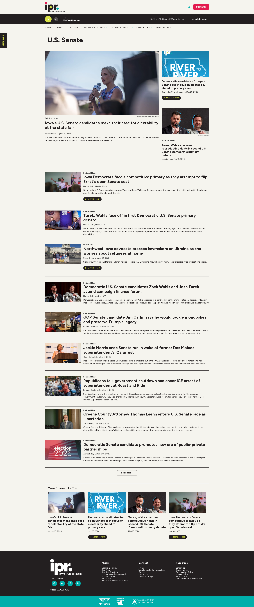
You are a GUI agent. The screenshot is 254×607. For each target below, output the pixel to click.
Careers (142, 572)
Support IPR (143, 27)
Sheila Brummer (90, 258)
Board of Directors (110, 572)
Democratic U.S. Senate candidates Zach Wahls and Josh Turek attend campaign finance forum (141, 289)
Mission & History (109, 568)
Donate (202, 7)
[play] (48, 19)
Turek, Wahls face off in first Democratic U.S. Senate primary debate (139, 217)
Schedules (180, 568)
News (48, 27)
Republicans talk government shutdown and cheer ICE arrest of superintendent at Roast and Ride (141, 383)
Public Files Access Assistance (115, 580)
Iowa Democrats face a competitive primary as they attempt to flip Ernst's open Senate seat (145, 179)
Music (60, 27)
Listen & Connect (120, 27)
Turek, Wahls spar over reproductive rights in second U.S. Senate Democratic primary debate (184, 150)
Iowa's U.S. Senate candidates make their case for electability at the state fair (101, 125)
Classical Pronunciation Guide (189, 578)
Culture (73, 27)
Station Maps (182, 570)
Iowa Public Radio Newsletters (152, 570)
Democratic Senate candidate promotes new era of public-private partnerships (144, 447)
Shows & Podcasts (94, 27)
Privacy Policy (182, 574)
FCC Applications (109, 576)
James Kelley (88, 423)
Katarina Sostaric (90, 326)
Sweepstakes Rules (184, 572)
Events (141, 568)
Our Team (106, 570)
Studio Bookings (146, 576)
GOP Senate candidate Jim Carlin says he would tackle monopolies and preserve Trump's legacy (145, 319)
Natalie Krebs (50, 133)
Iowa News (88, 245)
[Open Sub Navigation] (53, 27)
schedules (3, 40)
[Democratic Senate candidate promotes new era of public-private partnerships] (63, 449)
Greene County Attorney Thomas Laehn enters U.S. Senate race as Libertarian (144, 416)
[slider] (60, 19)
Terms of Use (181, 576)
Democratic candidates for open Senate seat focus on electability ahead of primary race (183, 85)
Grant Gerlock (89, 357)
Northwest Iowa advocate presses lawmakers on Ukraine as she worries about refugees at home (142, 251)
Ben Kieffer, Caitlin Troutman (174, 92)
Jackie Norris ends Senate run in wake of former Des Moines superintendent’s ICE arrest (138, 350)
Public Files (107, 578)
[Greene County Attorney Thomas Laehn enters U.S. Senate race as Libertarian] (63, 419)
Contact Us (143, 574)
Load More (127, 472)
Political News (51, 118)
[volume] (56, 19)
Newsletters (163, 27)
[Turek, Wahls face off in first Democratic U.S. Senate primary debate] (63, 220)
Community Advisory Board (114, 574)
